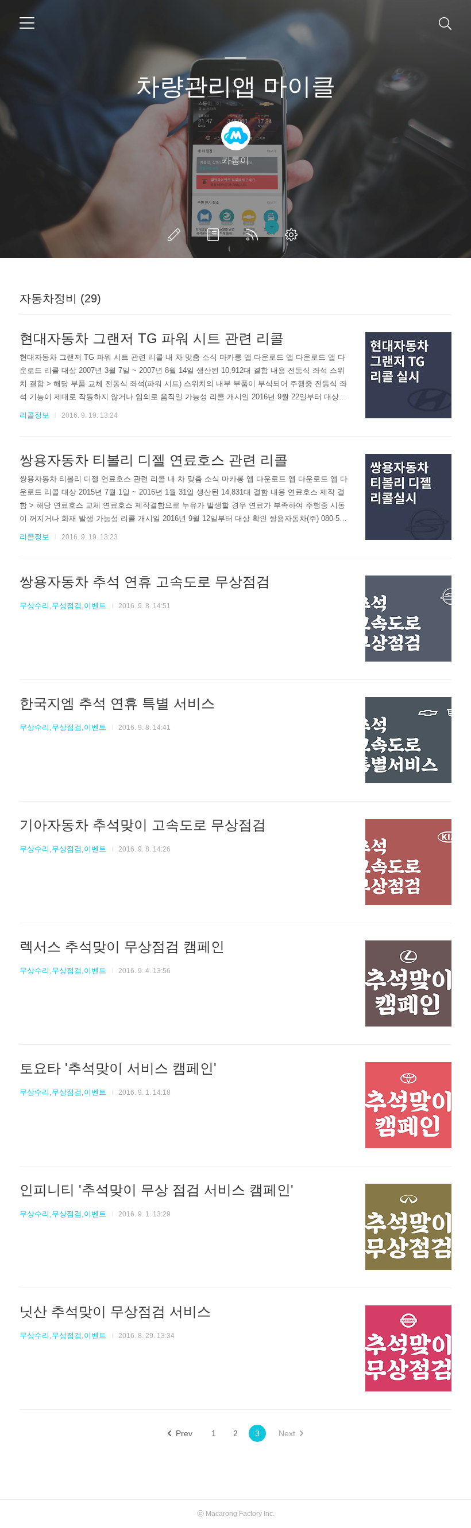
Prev (184, 1433)
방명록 (215, 234)
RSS (254, 234)
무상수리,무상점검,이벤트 (63, 605)
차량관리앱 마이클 (235, 86)
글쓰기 (176, 234)
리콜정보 (34, 415)
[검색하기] (445, 23)
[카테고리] (27, 23)
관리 (293, 234)
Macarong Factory (234, 1514)
